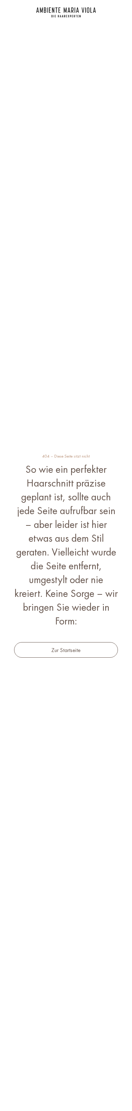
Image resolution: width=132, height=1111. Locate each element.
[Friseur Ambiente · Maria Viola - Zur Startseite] (66, 12)
